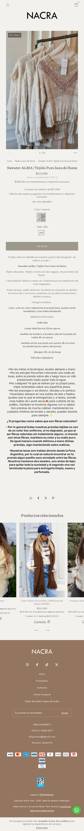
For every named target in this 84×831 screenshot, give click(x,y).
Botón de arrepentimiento (42, 810)
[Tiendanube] (42, 795)
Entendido (42, 827)
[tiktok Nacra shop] (46, 664)
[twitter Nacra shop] (56, 664)
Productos (42, 680)
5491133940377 (42, 724)
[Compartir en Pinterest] (53, 498)
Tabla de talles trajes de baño (42, 701)
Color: (42, 209)
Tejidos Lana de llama (25, 161)
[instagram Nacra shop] (27, 664)
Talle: (42, 226)
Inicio (9, 161)
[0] (75, 5)
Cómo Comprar (42, 694)
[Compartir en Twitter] (46, 498)
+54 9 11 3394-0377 (42, 730)
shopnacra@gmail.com (42, 736)
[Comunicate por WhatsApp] (76, 810)
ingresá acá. (65, 806)
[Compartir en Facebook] (38, 498)
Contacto (42, 687)
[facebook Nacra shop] (37, 664)
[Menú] (8, 5)
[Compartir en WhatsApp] (30, 498)
